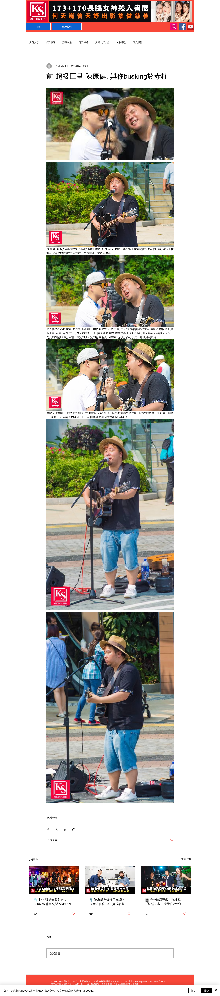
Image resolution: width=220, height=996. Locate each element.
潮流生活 (67, 42)
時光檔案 (138, 42)
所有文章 (34, 42)
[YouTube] (190, 26)
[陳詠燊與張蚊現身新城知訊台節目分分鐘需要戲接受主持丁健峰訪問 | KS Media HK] (166, 880)
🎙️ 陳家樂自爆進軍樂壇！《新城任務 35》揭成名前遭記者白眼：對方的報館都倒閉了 (109, 902)
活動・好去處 (102, 42)
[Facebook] (182, 26)
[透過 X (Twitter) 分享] (56, 829)
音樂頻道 (83, 42)
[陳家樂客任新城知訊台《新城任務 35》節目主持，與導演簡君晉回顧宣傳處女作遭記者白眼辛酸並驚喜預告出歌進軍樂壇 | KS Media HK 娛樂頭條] (110, 880)
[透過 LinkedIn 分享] (65, 829)
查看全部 (186, 859)
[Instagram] (173, 26)
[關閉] (216, 990)
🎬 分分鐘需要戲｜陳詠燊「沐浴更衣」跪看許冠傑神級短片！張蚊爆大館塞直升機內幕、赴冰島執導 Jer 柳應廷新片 (165, 902)
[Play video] (110, 124)
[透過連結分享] (73, 829)
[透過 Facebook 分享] (48, 829)
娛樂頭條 (50, 42)
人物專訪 (121, 42)
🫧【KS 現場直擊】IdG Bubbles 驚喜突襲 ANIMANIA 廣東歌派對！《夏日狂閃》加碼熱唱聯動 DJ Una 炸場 (54, 902)
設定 (193, 990)
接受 (206, 990)
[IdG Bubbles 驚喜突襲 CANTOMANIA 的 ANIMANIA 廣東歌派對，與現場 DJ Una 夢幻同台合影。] (54, 880)
